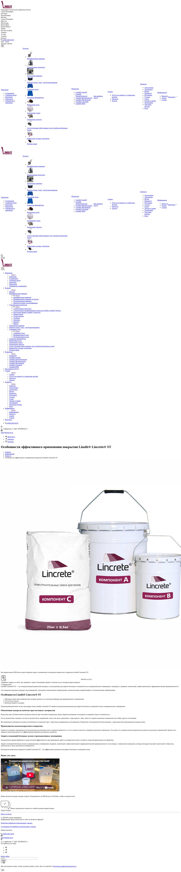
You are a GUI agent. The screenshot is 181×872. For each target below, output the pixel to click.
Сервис (110, 91)
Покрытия (75, 89)
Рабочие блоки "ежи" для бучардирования (42, 82)
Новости (165, 96)
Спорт (146, 99)
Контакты (171, 97)
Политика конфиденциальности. (64, 866)
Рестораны (148, 95)
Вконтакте (11, 437)
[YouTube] (6, 853)
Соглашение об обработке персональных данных (18, 826)
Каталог (26, 48)
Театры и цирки (150, 101)
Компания (4, 90)
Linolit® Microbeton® (83, 100)
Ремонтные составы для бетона (38, 138)
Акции (164, 98)
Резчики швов (32, 144)
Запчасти (115, 99)
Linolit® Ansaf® (81, 92)
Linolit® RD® (80, 104)
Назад (13, 275)
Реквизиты (9, 99)
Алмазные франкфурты (35, 97)
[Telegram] (6, 850)
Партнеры (9, 97)
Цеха (146, 108)
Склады (147, 97)
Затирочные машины (34, 76)
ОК (3, 870)
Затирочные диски (33, 113)
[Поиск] (2, 46)
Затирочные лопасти (34, 119)
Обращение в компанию (10, 102)
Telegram (11, 439)
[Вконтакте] (6, 848)
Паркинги (148, 93)
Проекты (143, 84)
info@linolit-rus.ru (7, 432)
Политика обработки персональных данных (16, 823)
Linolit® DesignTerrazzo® (81, 95)
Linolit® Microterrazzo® (84, 98)
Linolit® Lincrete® (82, 102)
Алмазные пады (32, 89)
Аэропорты (148, 89)
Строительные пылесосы (36, 67)
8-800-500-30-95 (8, 40)
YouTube (11, 442)
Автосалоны (148, 88)
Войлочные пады (33, 105)
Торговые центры (147, 105)
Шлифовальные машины (36, 59)
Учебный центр (11, 95)
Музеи (146, 91)
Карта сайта (5, 856)
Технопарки (148, 103)
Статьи (164, 100)
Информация (162, 92)
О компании (9, 93)
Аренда (114, 101)
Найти (3, 860)
